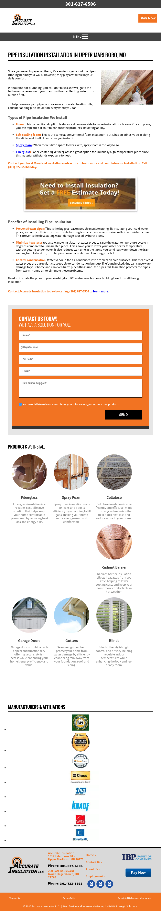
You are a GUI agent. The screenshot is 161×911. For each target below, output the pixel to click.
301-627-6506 (80, 4)
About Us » (93, 869)
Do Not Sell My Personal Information (134, 898)
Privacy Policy (69, 898)
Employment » (95, 876)
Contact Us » (94, 862)
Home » (91, 855)
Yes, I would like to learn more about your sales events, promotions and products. (71, 404)
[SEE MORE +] (29, 472)
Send (123, 414)
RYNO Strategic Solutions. (123, 906)
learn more (100, 291)
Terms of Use (15, 898)
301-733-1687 (71, 883)
